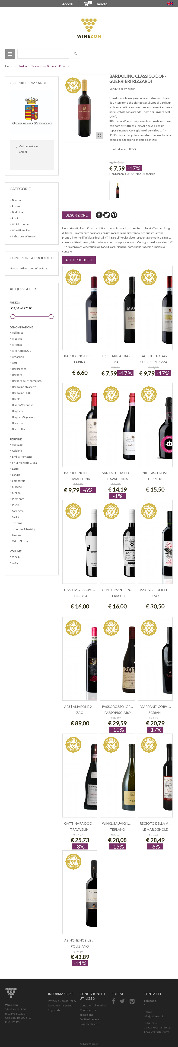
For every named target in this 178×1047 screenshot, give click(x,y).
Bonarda (17, 423)
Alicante (17, 344)
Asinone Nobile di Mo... (84, 940)
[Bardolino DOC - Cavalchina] (80, 427)
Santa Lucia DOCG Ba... (121, 473)
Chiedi (23, 151)
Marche (17, 486)
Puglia (15, 505)
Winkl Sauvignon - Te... (122, 823)
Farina (80, 362)
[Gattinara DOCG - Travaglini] (80, 778)
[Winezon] (89, 28)
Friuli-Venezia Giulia (24, 462)
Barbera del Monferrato (26, 381)
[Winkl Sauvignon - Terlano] (117, 778)
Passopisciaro (117, 713)
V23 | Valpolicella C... (158, 590)
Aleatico (17, 338)
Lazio (15, 468)
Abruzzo (17, 444)
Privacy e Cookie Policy (62, 1000)
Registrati (54, 1010)
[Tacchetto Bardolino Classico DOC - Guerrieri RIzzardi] (155, 310)
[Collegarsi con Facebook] (21, 161)
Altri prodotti (79, 260)
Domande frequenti (60, 1005)
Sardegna (18, 511)
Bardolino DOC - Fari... (83, 356)
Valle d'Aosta (20, 541)
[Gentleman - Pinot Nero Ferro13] (117, 544)
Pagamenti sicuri (90, 1024)
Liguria (16, 474)
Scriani (155, 713)
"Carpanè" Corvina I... (158, 707)
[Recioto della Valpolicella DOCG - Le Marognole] (155, 778)
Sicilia (15, 517)
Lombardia (18, 480)
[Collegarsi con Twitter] (31, 161)
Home (9, 66)
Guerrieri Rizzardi (156, 362)
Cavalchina (80, 479)
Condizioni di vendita (93, 1005)
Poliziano (80, 946)
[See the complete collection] (32, 112)
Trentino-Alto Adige (24, 529)
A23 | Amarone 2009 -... (82, 707)
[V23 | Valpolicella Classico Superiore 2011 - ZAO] (155, 544)
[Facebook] (99, 214)
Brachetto (18, 429)
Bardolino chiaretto (24, 387)
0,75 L (15, 556)
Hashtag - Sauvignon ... (84, 590)
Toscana (17, 523)
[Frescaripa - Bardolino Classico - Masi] (117, 310)
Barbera (17, 375)
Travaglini (80, 829)
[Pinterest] (114, 214)
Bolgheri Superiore (23, 417)
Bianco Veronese (22, 405)
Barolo (16, 399)
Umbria (16, 535)
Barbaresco (19, 368)
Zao (155, 596)
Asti (14, 362)
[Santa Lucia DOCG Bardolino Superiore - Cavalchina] (117, 427)
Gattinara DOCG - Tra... (85, 823)
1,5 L (15, 562)
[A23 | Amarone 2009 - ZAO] (80, 661)
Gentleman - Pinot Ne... (122, 590)
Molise (16, 493)
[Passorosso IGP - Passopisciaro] (117, 661)
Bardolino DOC (21, 393)
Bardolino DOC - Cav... (83, 473)
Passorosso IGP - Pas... (121, 707)
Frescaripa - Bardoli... (121, 356)
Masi (118, 362)
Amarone (18, 356)
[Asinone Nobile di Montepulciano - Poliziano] (80, 895)
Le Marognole (155, 829)
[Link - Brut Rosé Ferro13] (155, 427)
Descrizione (77, 215)
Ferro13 (155, 479)
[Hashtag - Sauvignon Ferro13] (80, 544)
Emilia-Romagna (22, 456)
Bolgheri (17, 411)
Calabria (17, 450)
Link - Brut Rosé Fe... (157, 473)
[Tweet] (107, 214)
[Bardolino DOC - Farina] (80, 310)
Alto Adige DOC (21, 350)
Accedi (67, 3)
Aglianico (17, 332)
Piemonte (18, 499)
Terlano (117, 829)
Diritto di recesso (90, 1019)
